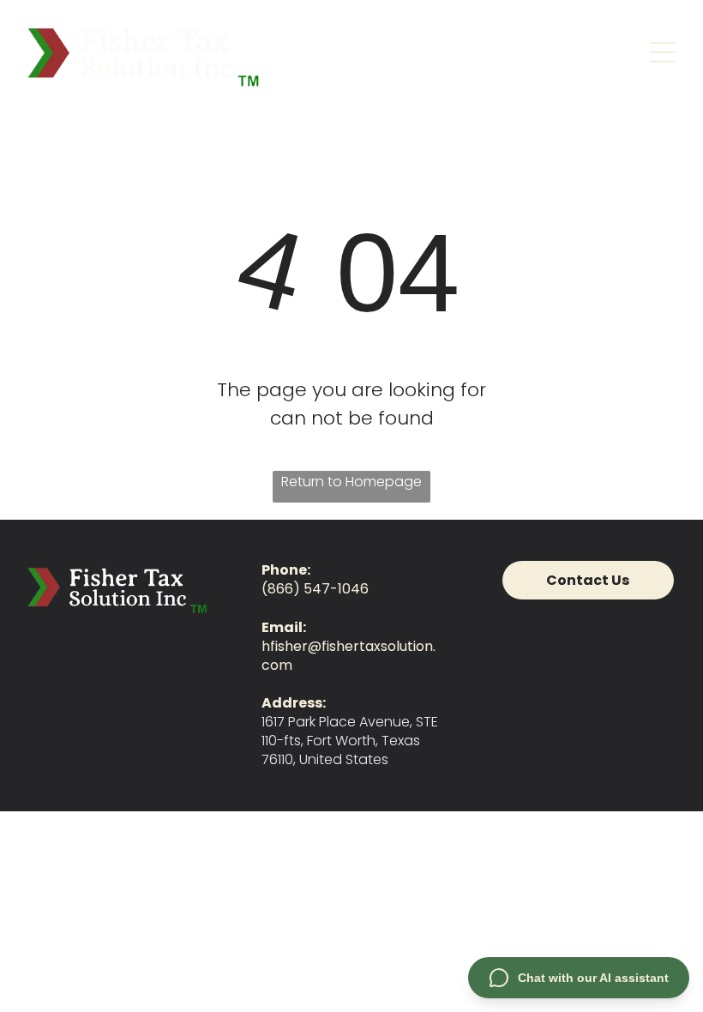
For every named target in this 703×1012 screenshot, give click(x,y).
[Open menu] (663, 52)
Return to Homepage (351, 481)
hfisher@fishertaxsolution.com (348, 655)
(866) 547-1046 (315, 589)
